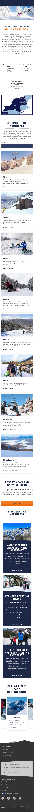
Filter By (4, 142)
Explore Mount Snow (11, 429)
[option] (17, 713)
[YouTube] (15, 798)
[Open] (31, 3)
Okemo (5, 258)
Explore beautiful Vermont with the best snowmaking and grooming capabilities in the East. (16, 262)
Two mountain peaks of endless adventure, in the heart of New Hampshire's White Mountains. (17, 222)
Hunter (5, 380)
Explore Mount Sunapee (12, 470)
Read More (17, 570)
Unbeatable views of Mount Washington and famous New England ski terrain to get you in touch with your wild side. (17, 344)
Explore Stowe (9, 187)
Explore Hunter (9, 388)
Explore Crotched (10, 309)
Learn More (13, 727)
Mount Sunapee (8, 460)
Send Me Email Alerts (12, 772)
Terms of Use (5, 782)
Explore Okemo (9, 268)
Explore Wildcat (9, 349)
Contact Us (4, 788)
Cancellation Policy (7, 791)
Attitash (6, 218)
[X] (21, 798)
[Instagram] (10, 798)
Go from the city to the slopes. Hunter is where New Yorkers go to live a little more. (16, 384)
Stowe (5, 177)
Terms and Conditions (8, 779)
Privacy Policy (5, 785)
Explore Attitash (9, 227)
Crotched (6, 299)
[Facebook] (4, 798)
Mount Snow (7, 419)
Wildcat (6, 340)
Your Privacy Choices (11, 793)
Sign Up (17, 504)
